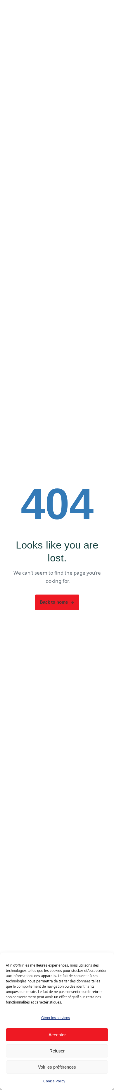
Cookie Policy (54, 1081)
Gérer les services (55, 1018)
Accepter (57, 1034)
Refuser (57, 1050)
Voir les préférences (57, 1066)
